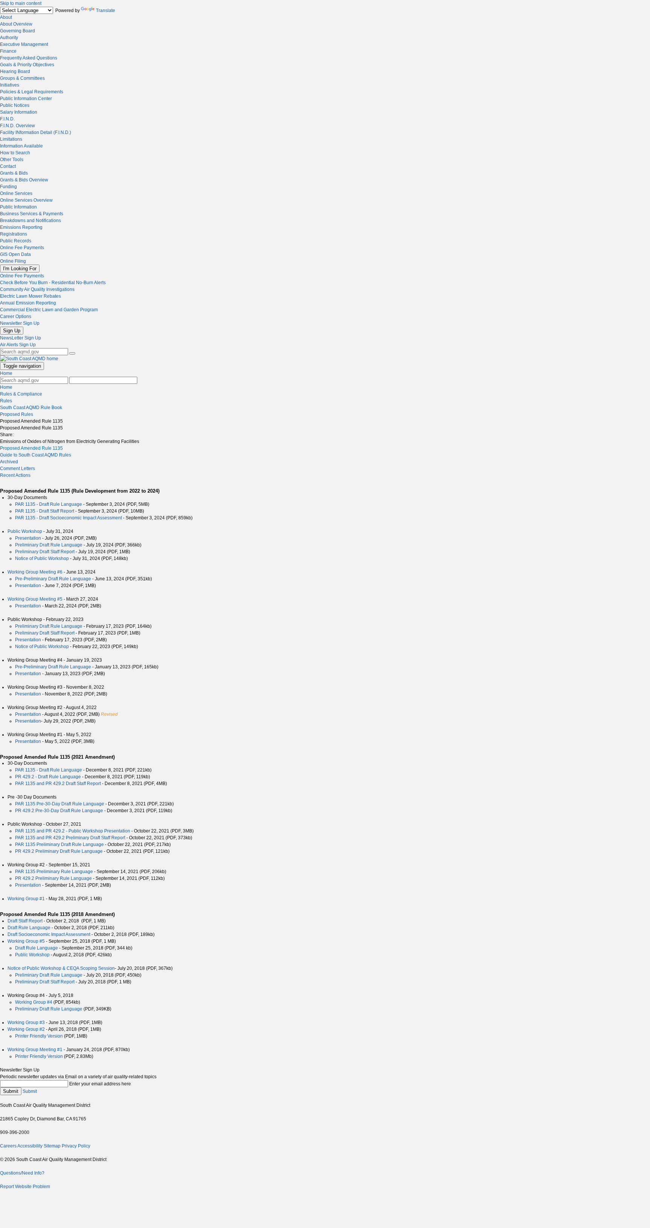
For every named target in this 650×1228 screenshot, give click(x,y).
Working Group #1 (26, 898)
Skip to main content (20, 3)
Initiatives (9, 85)
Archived (9, 461)
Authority (9, 37)
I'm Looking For (19, 268)
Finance (8, 51)
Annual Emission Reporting (28, 303)
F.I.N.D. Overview (17, 125)
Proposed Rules (16, 414)
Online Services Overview (26, 200)
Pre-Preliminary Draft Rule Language (53, 578)
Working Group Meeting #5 (35, 599)
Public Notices (14, 105)
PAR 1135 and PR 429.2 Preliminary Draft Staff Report (70, 837)
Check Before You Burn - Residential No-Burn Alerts (53, 282)
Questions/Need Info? (22, 1173)
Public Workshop (25, 531)
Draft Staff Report (26, 921)
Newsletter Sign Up (19, 323)
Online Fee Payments (22, 247)
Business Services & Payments (31, 213)
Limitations (11, 139)
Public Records (15, 240)
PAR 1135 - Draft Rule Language (48, 504)
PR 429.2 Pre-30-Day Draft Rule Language (59, 810)
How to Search (15, 152)
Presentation (28, 538)
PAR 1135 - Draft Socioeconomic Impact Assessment (68, 517)
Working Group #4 (33, 1002)
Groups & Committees (22, 78)
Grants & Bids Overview (24, 180)
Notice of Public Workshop (42, 558)
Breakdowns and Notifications (30, 220)
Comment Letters (17, 468)
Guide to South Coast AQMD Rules (35, 455)
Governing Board (17, 30)
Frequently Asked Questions (28, 58)
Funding (8, 186)
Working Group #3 (26, 1022)
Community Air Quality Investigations (37, 289)
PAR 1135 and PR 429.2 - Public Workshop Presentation (72, 831)
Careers (8, 1146)
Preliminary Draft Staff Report (44, 551)
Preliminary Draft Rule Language (48, 545)
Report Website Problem (25, 1186)
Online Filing (13, 261)
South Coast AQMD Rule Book (31, 407)
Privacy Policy (76, 1146)
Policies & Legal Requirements (31, 91)
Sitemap (52, 1146)
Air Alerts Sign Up (18, 344)
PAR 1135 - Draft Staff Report (44, 511)
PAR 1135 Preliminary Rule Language (54, 871)
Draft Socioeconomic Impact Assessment (49, 934)
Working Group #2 (26, 1029)
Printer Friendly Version (39, 1036)
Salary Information (18, 112)
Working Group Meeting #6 (35, 572)
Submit (10, 1091)
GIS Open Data (15, 254)
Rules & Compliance (21, 394)
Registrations (13, 234)
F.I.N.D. (7, 119)
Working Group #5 (26, 941)
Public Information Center (26, 98)
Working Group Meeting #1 (35, 1049)
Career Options (15, 316)
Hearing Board (15, 71)
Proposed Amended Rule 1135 (31, 448)
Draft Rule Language (30, 927)
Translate (105, 10)
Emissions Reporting (21, 227)
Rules (6, 400)
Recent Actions (15, 475)
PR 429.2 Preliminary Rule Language (53, 878)
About (6, 17)
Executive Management (24, 44)
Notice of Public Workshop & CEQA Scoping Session (61, 968)
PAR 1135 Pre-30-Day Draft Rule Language (59, 803)
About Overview (16, 24)
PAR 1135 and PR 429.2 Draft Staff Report (58, 783)
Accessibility (30, 1146)
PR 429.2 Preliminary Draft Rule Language (59, 851)
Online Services (16, 193)
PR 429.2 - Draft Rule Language (48, 776)
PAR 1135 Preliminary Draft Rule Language (59, 844)
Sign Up (11, 330)
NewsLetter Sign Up (20, 338)
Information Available (21, 146)
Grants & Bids (14, 173)
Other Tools (11, 159)
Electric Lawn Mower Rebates (30, 296)
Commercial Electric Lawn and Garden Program (49, 309)
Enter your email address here (100, 1083)
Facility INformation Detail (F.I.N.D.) (35, 132)
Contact (8, 166)
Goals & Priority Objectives (27, 64)
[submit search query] (72, 353)
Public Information (18, 207)
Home (6, 373)
